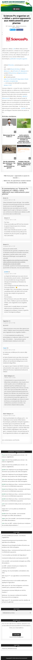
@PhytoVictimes (13, 73)
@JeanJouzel (24, 71)
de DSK (23, 108)
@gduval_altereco (22, 73)
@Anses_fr (6, 71)
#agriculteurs (21, 79)
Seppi (5, 348)
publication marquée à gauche (18, 59)
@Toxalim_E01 (16, 71)
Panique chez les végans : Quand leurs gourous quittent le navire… (24, 164)
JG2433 (6, 272)
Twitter (13, 29)
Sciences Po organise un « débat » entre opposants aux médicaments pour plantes (16, 19)
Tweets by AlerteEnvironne (9, 648)
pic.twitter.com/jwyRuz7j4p (11, 81)
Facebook (20, 29)
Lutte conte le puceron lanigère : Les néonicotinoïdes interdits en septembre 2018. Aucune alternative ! (24, 139)
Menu (18, 9)
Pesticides (16, 27)
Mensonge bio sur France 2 (9, 136)
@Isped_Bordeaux (15, 69)
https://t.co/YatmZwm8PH (10, 79)
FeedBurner (20, 637)
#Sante (26, 79)
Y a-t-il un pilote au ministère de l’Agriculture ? (14, 555)
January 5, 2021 (8, 85)
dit (14, 48)
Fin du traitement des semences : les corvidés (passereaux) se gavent (9, 165)
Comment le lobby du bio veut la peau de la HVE (15, 558)
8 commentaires (22, 26)
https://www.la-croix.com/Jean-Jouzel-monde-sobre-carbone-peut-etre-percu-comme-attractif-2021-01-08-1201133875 (15, 262)
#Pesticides (11, 65)
